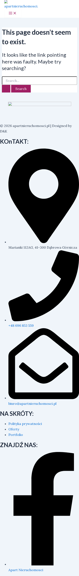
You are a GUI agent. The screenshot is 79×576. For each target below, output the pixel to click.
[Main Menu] (12, 13)
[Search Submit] (6, 88)
